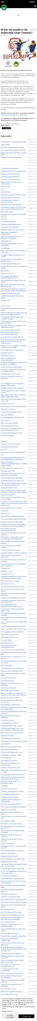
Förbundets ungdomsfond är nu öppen (12, 147)
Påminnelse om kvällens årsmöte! (11, 804)
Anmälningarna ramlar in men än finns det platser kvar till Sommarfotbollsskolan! (13, 208)
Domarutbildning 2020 (7, 681)
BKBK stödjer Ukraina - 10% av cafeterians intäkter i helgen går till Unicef (13, 396)
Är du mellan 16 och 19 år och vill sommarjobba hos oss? (10, 965)
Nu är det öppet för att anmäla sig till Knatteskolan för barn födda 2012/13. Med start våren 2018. (13, 949)
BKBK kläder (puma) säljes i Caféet (11, 747)
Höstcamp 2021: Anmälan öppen (10, 444)
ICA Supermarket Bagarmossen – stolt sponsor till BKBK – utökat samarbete (12, 729)
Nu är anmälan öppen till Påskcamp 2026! (13, 150)
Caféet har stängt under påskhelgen (12, 478)
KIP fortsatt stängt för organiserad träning (13, 519)
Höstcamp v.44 (5, 568)
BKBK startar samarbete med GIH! (11, 991)
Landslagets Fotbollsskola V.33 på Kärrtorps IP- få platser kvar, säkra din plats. (14, 577)
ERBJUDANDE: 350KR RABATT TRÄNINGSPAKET (9, 233)
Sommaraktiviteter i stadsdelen (10, 738)
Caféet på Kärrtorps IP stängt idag (11, 953)
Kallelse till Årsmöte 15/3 (8, 495)
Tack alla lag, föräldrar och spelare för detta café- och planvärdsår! (14, 865)
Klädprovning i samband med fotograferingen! (9, 939)
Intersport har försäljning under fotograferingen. (10, 764)
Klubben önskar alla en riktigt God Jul (12, 522)
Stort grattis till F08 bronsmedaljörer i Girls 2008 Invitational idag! (13, 326)
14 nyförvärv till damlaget (8, 688)
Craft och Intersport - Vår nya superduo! (13, 878)
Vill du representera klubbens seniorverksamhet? (10, 201)
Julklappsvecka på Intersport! (9, 856)
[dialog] (18, 1008)
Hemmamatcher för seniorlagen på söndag (14, 741)
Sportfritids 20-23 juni (7, 353)
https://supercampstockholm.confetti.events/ (14, 115)
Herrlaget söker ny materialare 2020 (11, 671)
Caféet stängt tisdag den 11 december (12, 850)
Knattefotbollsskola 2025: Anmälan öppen (13, 195)
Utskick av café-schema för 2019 (10, 767)
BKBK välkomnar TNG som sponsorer (12, 733)
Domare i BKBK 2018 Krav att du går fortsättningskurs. (11, 976)
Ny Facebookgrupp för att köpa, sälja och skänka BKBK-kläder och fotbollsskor (13, 458)
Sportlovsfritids (5, 145)
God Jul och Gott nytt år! (8, 843)
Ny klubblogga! (5, 248)
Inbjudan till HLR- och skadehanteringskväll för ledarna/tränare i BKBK (13, 346)
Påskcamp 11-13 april (7, 409)
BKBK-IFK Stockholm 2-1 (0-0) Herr (10, 581)
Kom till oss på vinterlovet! (8, 853)
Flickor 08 (3, 449)
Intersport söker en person (9, 789)
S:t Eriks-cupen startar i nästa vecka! (11, 468)
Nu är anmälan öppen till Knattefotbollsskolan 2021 (8, 529)
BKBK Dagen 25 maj (6, 212)
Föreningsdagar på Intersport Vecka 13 (12, 632)
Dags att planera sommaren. (9, 760)
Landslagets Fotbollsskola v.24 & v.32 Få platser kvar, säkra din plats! (12, 474)
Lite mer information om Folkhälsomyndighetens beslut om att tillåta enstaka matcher (14, 463)
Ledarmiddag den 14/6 (7, 922)
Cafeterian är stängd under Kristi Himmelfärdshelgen (10, 925)
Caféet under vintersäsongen (10, 698)
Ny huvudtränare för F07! (8, 678)
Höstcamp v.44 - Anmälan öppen (10, 179)
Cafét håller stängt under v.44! (10, 426)
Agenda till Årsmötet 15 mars (9, 488)
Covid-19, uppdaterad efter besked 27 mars (14, 629)
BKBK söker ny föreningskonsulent (11, 824)
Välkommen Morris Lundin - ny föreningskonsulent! (10, 782)
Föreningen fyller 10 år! (8, 471)
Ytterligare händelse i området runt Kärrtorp (14, 553)
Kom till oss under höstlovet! (9, 876)
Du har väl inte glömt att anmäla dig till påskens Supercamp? (12, 961)
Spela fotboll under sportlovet (10, 227)
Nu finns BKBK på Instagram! (9, 994)
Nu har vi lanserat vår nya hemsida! (11, 973)
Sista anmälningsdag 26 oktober (10, 330)
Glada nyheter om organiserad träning (12, 516)
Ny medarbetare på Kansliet (9, 447)
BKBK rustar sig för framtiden (9, 423)
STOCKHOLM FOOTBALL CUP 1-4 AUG (11, 752)
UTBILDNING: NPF (6, 241)
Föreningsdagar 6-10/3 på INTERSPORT (12, 775)
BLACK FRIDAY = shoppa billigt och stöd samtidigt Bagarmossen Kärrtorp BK (12, 538)
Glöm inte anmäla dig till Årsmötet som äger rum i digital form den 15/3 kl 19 (14, 484)
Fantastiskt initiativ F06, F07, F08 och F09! (12, 869)
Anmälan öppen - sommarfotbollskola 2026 (13, 142)
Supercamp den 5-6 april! (8, 989)
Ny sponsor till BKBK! (7, 415)
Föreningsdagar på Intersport (9, 933)
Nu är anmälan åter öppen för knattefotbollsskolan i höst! (10, 277)
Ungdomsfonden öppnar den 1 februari (13, 230)
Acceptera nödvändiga (10, 1016)
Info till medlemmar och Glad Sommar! (12, 350)
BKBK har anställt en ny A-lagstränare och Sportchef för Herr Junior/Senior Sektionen (13, 694)
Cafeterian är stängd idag (8, 810)
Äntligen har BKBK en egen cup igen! (11, 726)
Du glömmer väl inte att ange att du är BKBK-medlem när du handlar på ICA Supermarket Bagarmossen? (14, 503)
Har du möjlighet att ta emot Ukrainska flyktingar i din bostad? (12, 384)
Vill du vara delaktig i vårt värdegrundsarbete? (8, 359)
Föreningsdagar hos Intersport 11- (11, 705)
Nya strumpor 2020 (6, 665)
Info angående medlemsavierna (10, 794)
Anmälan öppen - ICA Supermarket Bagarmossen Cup (11, 260)
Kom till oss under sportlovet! (9, 797)
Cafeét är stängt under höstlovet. (11, 550)
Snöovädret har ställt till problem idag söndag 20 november (12, 318)
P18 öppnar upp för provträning (10, 197)
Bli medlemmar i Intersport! (9, 894)
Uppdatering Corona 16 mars (9, 634)
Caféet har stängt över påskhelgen (11, 367)
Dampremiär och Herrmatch (9, 749)
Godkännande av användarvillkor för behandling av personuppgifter (12, 918)
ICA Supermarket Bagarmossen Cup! (11, 412)
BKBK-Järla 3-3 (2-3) (6, 571)
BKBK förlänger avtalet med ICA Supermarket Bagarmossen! (10, 333)
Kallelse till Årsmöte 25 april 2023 (10, 293)
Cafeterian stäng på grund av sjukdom (12, 791)
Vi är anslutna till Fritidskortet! (9, 168)
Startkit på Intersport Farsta (9, 862)
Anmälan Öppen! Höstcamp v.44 (10, 264)
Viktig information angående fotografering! (13, 936)
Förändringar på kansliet (8, 221)
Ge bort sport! (5, 420)
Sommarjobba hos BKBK (8, 821)
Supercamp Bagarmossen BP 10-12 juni (12, 586)
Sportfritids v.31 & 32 (7, 574)
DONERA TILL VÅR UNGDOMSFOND (11, 157)
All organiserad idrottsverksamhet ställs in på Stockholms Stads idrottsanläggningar (13, 525)
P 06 (2, 455)
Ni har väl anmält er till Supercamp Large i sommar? (17, 31)
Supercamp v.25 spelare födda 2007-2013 (13, 452)
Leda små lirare (5, 306)
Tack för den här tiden (7, 720)
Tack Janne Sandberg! (7, 436)
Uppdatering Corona (7, 643)
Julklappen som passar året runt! (10, 174)
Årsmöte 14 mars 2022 (7, 404)
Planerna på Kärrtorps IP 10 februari (11, 508)
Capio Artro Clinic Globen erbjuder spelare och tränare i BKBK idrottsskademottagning (13, 491)
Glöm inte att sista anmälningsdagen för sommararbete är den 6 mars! (13, 778)
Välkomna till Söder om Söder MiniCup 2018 (14, 899)
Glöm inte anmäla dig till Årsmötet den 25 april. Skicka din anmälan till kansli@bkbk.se (14, 290)
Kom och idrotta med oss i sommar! (11, 912)
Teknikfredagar (5, 186)
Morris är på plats (6, 758)
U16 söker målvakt (6, 640)
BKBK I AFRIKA (5, 271)
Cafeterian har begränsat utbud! (10, 897)
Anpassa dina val (7, 1011)
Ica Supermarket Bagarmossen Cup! (11, 433)
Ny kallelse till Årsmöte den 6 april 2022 (12, 388)
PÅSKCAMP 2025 (6, 192)
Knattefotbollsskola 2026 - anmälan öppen (13, 171)
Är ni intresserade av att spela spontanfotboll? (10, 969)
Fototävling (4, 441)
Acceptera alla (26, 1016)
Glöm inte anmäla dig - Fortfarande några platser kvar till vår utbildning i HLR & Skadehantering (13, 341)
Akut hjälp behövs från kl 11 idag (10, 374)
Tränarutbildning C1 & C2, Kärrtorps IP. (12, 668)
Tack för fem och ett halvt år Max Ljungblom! (14, 902)
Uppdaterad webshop (7, 735)
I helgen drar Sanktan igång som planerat (13, 598)
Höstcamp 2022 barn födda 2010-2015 (12, 337)
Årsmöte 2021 (5, 511)
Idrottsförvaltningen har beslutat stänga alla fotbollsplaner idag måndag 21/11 (14, 313)
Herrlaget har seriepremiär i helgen (11, 755)
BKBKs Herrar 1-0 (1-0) (7, 584)
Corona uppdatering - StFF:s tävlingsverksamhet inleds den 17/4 (11, 605)
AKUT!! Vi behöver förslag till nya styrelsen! (13, 807)
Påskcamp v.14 (5, 513)
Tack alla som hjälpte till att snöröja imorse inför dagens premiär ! (13, 370)
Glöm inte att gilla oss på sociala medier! (13, 859)
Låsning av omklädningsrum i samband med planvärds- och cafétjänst (14, 363)
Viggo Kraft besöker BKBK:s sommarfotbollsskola (9, 646)
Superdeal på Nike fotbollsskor (10, 177)
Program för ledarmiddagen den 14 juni (12, 915)
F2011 (2, 189)
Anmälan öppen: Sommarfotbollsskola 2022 (14, 406)
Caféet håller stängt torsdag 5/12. (11, 691)
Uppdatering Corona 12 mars (9, 637)
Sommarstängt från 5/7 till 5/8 (9, 723)
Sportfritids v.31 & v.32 (7, 273)
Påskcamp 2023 (5, 300)
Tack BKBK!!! (4, 786)
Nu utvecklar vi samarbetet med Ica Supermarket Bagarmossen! (11, 429)
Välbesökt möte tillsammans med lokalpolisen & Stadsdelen (11, 237)
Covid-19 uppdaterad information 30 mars (13, 626)
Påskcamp (4, 219)
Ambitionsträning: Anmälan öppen (11, 224)
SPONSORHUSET (6, 744)
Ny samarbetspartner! (7, 909)
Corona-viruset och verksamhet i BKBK (12, 650)
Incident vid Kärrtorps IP (8, 356)
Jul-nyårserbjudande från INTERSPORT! (12, 417)
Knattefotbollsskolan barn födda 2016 (12, 481)
